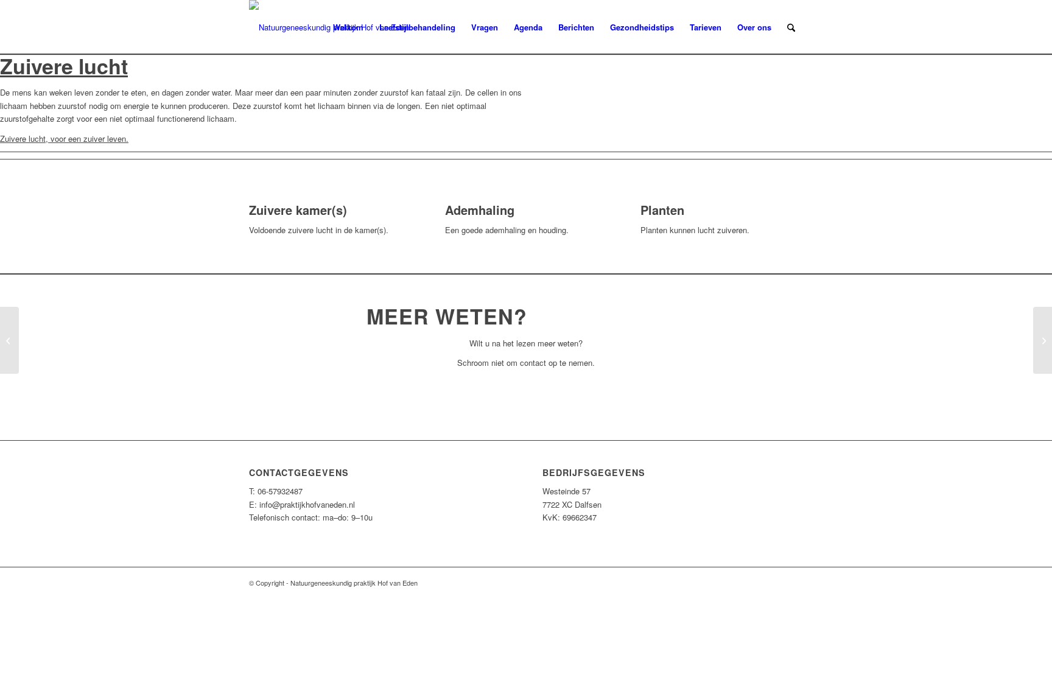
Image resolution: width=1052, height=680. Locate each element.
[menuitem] (348, 27)
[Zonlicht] (1042, 340)
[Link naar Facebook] (794, 582)
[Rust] (9, 340)
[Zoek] (791, 27)
